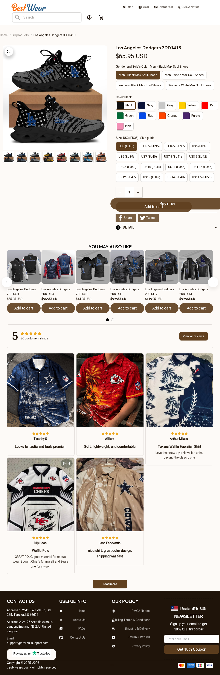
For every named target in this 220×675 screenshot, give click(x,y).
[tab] (107, 320)
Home (4, 35)
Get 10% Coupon (191, 649)
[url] (27, 643)
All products (20, 35)
